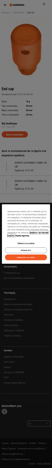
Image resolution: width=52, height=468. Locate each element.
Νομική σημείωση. (22, 235)
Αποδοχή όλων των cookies (26, 257)
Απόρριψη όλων (26, 250)
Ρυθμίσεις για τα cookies (26, 243)
